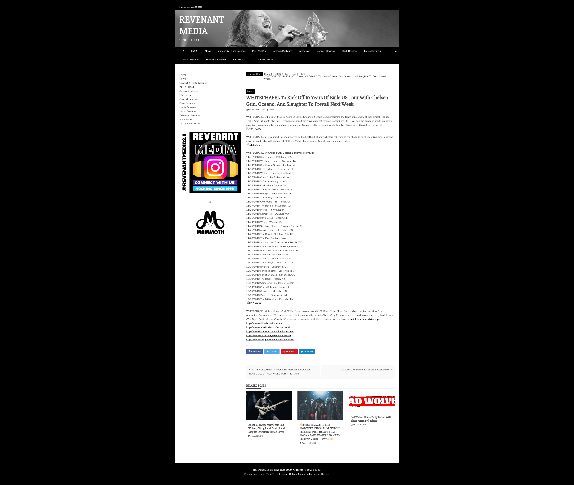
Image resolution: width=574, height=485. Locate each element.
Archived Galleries (282, 50)
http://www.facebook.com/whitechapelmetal (270, 331)
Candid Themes (321, 473)
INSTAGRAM (259, 50)
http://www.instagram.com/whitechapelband (270, 339)
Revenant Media (201, 25)
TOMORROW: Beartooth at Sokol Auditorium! (364, 369)
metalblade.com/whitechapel (365, 319)
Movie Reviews (372, 50)
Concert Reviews (326, 50)
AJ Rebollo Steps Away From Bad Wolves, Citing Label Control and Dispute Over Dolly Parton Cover (266, 428)
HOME (194, 50)
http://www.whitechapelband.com (264, 323)
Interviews (304, 50)
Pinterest (290, 351)
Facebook (255, 351)
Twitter (273, 351)
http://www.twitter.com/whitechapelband (268, 335)
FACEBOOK (239, 59)
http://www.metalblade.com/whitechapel (268, 327)
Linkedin (308, 351)
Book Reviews (350, 50)
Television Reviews (216, 59)
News (208, 50)
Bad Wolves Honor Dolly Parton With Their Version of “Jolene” (371, 418)
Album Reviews (190, 59)
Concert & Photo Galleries (232, 50)
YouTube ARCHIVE (262, 59)
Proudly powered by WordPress (261, 473)
